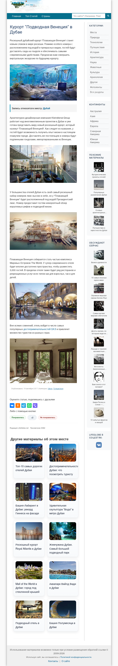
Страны (46, 16)
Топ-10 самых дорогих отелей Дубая (29, 468)
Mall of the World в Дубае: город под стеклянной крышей (27, 588)
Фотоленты (96, 87)
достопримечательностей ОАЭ (39, 329)
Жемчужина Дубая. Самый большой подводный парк (60, 548)
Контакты (53, 661)
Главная (16, 16)
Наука (93, 62)
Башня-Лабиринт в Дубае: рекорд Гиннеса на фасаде (27, 509)
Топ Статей (31, 16)
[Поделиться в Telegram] (23, 405)
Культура (95, 72)
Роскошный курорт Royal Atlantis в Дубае (29, 546)
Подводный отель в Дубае (27, 625)
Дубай (46, 108)
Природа (95, 37)
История (94, 52)
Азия (92, 116)
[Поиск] (108, 15)
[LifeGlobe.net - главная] (40, 6)
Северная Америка (95, 133)
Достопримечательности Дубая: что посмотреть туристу (63, 470)
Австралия (96, 111)
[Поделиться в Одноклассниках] (18, 405)
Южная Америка (94, 141)
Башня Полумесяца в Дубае (62, 625)
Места (50, 389)
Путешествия (58, 389)
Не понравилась (47, 417)
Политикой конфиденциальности (75, 656)
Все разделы (97, 92)
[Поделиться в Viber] (35, 405)
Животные (95, 67)
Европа (94, 126)
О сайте (66, 661)
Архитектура (96, 57)
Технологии (96, 42)
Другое (94, 82)
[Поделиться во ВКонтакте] (12, 405)
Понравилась (18, 417)
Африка (94, 121)
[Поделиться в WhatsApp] (29, 405)
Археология (96, 77)
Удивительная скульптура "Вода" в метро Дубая (61, 509)
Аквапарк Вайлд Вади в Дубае (62, 585)
